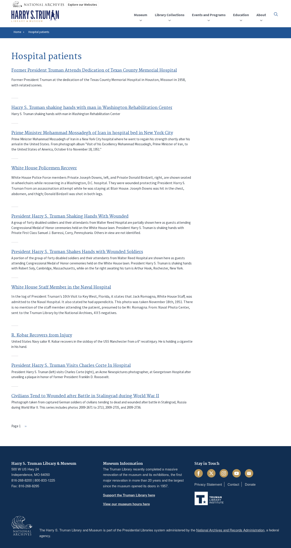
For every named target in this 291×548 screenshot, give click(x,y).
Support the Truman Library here (129, 495)
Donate (250, 484)
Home (17, 32)
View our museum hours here (126, 503)
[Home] (35, 16)
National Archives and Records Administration (230, 530)
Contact (233, 484)
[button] (276, 14)
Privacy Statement (208, 484)
